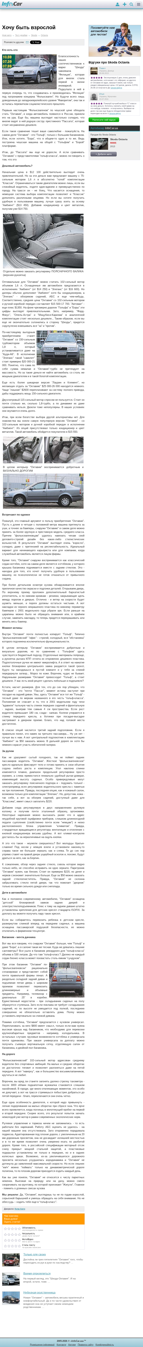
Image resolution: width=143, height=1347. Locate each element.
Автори (72, 1344)
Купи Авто (20, 1209)
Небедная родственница (39, 1292)
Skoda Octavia (118, 139)
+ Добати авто (104, 154)
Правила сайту (85, 1344)
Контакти (61, 1344)
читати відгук (116, 88)
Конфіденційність (105, 1344)
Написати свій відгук (103, 119)
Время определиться (37, 1273)
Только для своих (34, 1254)
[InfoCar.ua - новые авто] (12, 4)
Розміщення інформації (42, 1344)
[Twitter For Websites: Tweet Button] (39, 42)
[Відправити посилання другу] (27, 42)
